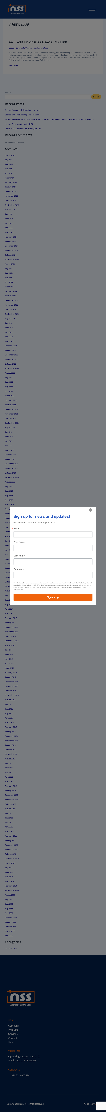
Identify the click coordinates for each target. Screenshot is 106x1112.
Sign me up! (53, 597)
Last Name (19, 556)
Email (16, 528)
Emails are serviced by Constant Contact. (74, 587)
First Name (19, 542)
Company (19, 569)
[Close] (90, 510)
